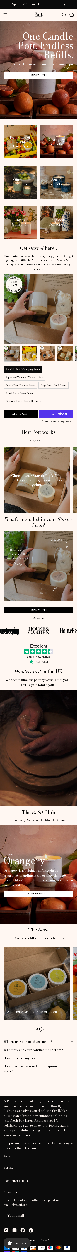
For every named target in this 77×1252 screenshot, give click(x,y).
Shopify (45, 1240)
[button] (63, 14)
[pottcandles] (38, 14)
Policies (8, 1168)
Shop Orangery (38, 893)
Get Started (39, 75)
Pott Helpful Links (16, 1181)
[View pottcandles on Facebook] (22, 1230)
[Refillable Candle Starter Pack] (12, 354)
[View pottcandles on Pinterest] (31, 1230)
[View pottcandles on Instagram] (6, 1230)
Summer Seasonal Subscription (32, 1011)
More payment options (56, 421)
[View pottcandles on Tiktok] (14, 1230)
